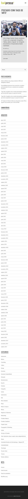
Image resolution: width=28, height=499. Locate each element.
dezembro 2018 (4, 303)
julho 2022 (3, 216)
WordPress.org (4, 476)
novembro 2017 (4, 343)
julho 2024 (3, 154)
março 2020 (3, 256)
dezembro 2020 (4, 247)
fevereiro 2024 (4, 170)
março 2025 (3, 132)
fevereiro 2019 (4, 297)
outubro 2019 (4, 272)
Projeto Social (4, 424)
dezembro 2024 (4, 142)
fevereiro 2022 (4, 232)
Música (2, 409)
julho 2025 (3, 120)
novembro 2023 (4, 179)
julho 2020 (3, 250)
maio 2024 (3, 160)
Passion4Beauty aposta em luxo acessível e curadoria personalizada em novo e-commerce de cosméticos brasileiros (12, 87)
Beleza (2, 359)
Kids (2, 397)
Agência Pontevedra (17, 496)
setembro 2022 (4, 210)
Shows (2, 439)
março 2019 (3, 294)
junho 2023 (3, 194)
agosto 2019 (4, 278)
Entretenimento (4, 380)
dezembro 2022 (4, 204)
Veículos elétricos (5, 457)
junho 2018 (3, 322)
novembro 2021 (4, 238)
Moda (2, 403)
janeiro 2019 (4, 300)
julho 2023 (3, 191)
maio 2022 (3, 222)
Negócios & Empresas (6, 412)
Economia (3, 371)
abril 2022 (3, 225)
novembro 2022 (4, 207)
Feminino (3, 386)
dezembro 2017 (4, 340)
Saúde (2, 430)
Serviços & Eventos (5, 433)
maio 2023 (3, 197)
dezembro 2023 (4, 176)
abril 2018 (3, 328)
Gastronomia (3, 394)
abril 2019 (3, 291)
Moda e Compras (4, 406)
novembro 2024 (4, 145)
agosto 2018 (4, 315)
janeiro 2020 (4, 263)
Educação (3, 377)
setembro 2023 (4, 185)
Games (2, 391)
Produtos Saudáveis (5, 421)
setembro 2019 (4, 275)
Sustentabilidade (4, 445)
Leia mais (5, 58)
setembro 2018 (4, 312)
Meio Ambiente (4, 400)
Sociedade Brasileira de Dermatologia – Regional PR (12, 442)
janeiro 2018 (4, 337)
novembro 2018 (4, 306)
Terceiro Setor (4, 451)
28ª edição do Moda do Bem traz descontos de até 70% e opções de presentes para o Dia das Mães (13, 101)
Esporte (2, 383)
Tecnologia (3, 448)
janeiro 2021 (4, 244)
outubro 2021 (4, 241)
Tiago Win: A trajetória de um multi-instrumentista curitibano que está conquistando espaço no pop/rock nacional (14, 97)
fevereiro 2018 (4, 334)
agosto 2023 (4, 188)
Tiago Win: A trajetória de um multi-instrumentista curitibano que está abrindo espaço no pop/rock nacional (14, 92)
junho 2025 (3, 123)
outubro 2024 (4, 148)
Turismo (3, 454)
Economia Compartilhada (6, 374)
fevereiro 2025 (4, 135)
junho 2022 (3, 219)
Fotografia (3, 389)
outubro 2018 (4, 309)
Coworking (3, 362)
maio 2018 (3, 325)
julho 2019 (3, 281)
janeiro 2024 (4, 173)
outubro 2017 (4, 346)
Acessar (2, 467)
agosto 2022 (4, 213)
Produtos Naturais (5, 418)
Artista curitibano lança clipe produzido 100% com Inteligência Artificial (12, 81)
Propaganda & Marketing (6, 427)
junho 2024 (3, 157)
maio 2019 (3, 287)
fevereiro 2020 (4, 260)
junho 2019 (3, 284)
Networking (3, 415)
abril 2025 (3, 129)
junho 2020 (3, 253)
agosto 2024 (4, 151)
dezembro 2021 (4, 235)
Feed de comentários (5, 473)
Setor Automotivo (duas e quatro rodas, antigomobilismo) (13, 436)
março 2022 (3, 228)
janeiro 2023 (4, 201)
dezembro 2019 (4, 266)
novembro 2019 (4, 269)
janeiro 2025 (4, 138)
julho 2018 (3, 318)
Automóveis (3, 356)
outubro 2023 (4, 182)
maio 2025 (3, 126)
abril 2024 (3, 163)
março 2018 (3, 331)
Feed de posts (4, 470)
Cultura (2, 365)
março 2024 (3, 166)
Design (2, 368)
